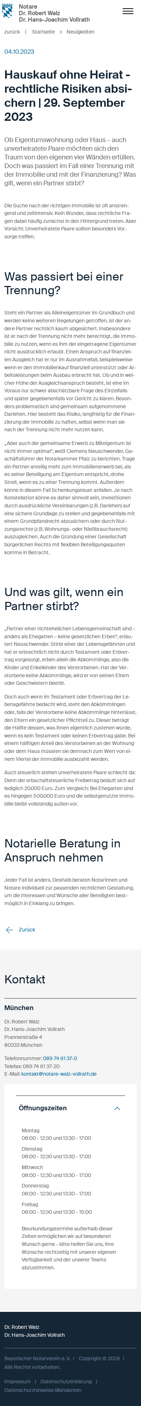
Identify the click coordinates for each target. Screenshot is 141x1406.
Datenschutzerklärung (66, 1381)
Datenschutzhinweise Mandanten (42, 1390)
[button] (70, 1108)
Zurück (26, 929)
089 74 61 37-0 (60, 1058)
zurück (15, 31)
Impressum (17, 1381)
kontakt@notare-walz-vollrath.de (59, 1074)
